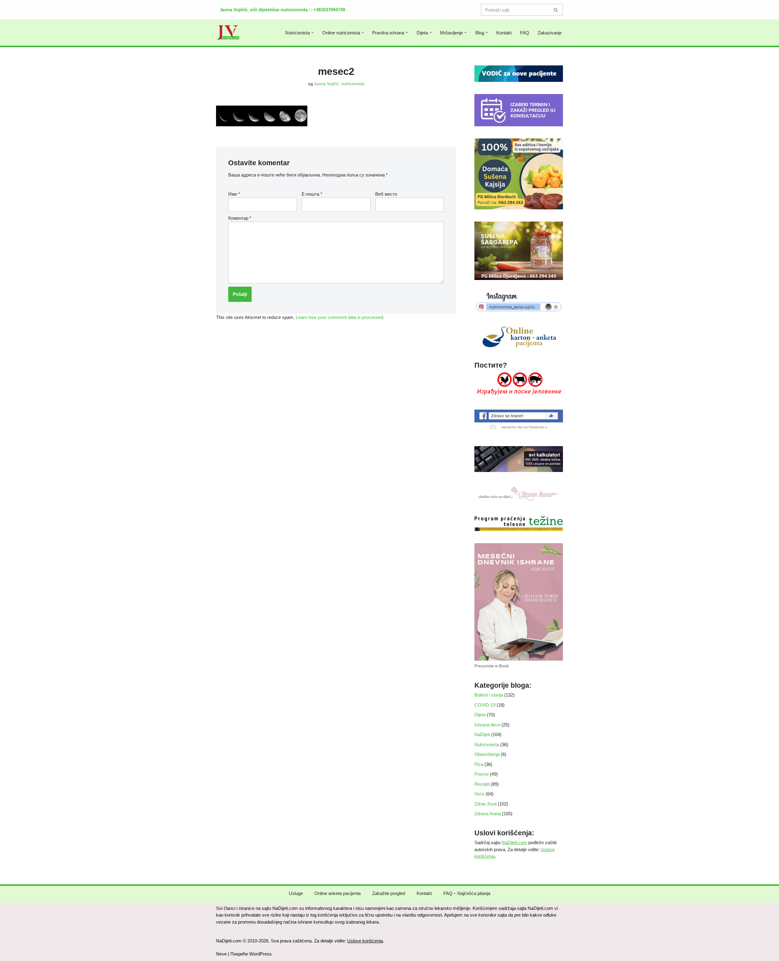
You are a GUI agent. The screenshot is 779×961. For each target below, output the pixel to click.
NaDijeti (482, 734)
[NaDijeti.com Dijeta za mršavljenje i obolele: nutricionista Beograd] (228, 32)
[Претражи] (556, 10)
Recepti (482, 784)
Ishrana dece (487, 724)
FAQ (524, 32)
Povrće (481, 774)
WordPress (260, 953)
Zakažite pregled (388, 893)
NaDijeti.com (514, 842)
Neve (221, 953)
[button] (312, 32)
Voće (479, 793)
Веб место (386, 194)
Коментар (239, 218)
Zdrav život (485, 803)
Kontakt (504, 32)
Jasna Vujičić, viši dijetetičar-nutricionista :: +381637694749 (282, 9)
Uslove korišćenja (365, 940)
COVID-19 (484, 705)
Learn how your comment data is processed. (340, 317)
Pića (478, 764)
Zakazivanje (550, 32)
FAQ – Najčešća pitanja (466, 893)
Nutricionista (486, 744)
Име (234, 194)
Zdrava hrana (487, 813)
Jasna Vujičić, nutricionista (339, 84)
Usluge (296, 893)
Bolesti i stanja (488, 694)
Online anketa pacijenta (337, 893)
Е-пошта (312, 194)
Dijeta (480, 714)
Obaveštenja (487, 754)
